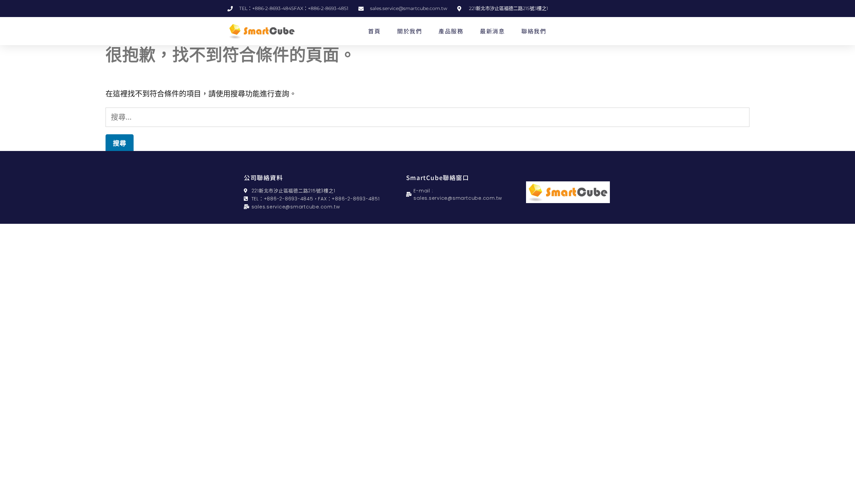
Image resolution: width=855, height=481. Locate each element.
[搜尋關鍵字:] (427, 117)
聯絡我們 (533, 31)
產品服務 (451, 31)
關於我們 (409, 31)
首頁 (374, 31)
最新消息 (492, 31)
